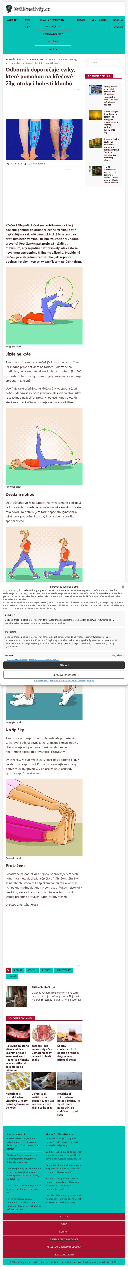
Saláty (53, 49)
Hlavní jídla (53, 26)
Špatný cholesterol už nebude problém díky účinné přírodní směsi (68, 1052)
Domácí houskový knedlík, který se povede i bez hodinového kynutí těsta (24, 1189)
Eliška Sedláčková (44, 987)
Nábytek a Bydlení (118, 23)
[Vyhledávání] (103, 62)
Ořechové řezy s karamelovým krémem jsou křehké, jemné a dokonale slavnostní (22, 1159)
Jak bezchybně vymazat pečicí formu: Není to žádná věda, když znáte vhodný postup (62, 1142)
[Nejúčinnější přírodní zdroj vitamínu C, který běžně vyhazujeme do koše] (18, 1081)
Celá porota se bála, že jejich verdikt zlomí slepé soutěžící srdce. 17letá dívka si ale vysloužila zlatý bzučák (64, 1155)
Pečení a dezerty (53, 34)
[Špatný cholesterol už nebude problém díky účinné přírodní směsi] (69, 1033)
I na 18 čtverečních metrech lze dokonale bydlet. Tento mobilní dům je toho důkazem (111, 175)
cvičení (32, 970)
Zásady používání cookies (64, 1239)
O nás (64, 1224)
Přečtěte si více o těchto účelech (44, 659)
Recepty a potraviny (52, 19)
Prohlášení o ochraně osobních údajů (68, 680)
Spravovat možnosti (64, 674)
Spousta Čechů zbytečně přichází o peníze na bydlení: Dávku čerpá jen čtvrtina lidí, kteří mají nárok (111, 149)
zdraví (12, 976)
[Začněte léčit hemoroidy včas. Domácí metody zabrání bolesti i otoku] (44, 1033)
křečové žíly (63, 970)
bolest (18, 970)
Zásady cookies (41, 680)
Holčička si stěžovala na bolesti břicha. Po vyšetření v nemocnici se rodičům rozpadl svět (68, 1104)
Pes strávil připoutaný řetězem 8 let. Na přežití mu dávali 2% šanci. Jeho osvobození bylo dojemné (64, 1169)
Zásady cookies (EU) (64, 1254)
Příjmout (64, 665)
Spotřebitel (99, 19)
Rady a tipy (27, 23)
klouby (46, 970)
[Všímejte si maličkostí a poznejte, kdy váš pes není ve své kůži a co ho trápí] (44, 1081)
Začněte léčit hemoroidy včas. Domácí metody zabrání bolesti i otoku (42, 1052)
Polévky (53, 41)
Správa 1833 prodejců (17, 659)
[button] (123, 586)
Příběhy (80, 19)
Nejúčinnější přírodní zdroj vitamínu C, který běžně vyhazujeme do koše (18, 1100)
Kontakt (90, 680)
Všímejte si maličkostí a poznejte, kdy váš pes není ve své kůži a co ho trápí (43, 1100)
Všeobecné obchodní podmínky (64, 1246)
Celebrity (12, 19)
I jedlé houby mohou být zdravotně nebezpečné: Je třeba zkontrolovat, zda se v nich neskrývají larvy (63, 1199)
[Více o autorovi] (72, 999)
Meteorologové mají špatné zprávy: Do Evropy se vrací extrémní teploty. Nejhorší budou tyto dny (111, 122)
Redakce (64, 1216)
